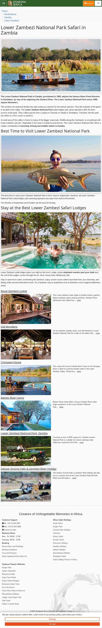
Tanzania (56, 533)
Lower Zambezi (11, 20)
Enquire (90, 3)
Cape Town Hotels (9, 577)
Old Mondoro (9, 326)
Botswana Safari (8, 574)
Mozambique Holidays (61, 553)
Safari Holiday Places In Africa (65, 560)
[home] (16, 3)
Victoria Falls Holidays (62, 530)
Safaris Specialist (9, 571)
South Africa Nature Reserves (13, 591)
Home (5, 11)
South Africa (58, 523)
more (79, 300)
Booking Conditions (9, 550)
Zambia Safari (58, 540)
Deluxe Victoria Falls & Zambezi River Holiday (29, 469)
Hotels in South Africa (10, 604)
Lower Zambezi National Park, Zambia (24, 433)
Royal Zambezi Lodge (14, 291)
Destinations (10, 14)
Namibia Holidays (60, 546)
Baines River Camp (12, 398)
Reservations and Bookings (13, 546)
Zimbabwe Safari (59, 556)
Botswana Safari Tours (11, 584)
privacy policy (55, 614)
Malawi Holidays (59, 550)
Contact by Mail (10, 530)
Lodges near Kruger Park (11, 597)
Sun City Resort (8, 587)
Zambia (8, 17)
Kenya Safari (58, 536)
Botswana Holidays (60, 543)
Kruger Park (57, 527)
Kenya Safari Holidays (10, 581)
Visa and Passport (9, 553)
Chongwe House (11, 362)
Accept (52, 624)
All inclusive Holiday (64, 611)
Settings (52, 619)
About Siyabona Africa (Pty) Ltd (14, 556)
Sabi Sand (6, 601)
